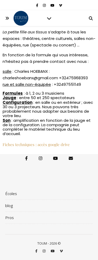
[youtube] (52, 5)
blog (9, 205)
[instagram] (45, 5)
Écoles (11, 193)
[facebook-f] (37, 5)
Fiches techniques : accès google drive (36, 144)
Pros (9, 217)
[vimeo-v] (60, 5)
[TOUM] (21, 18)
